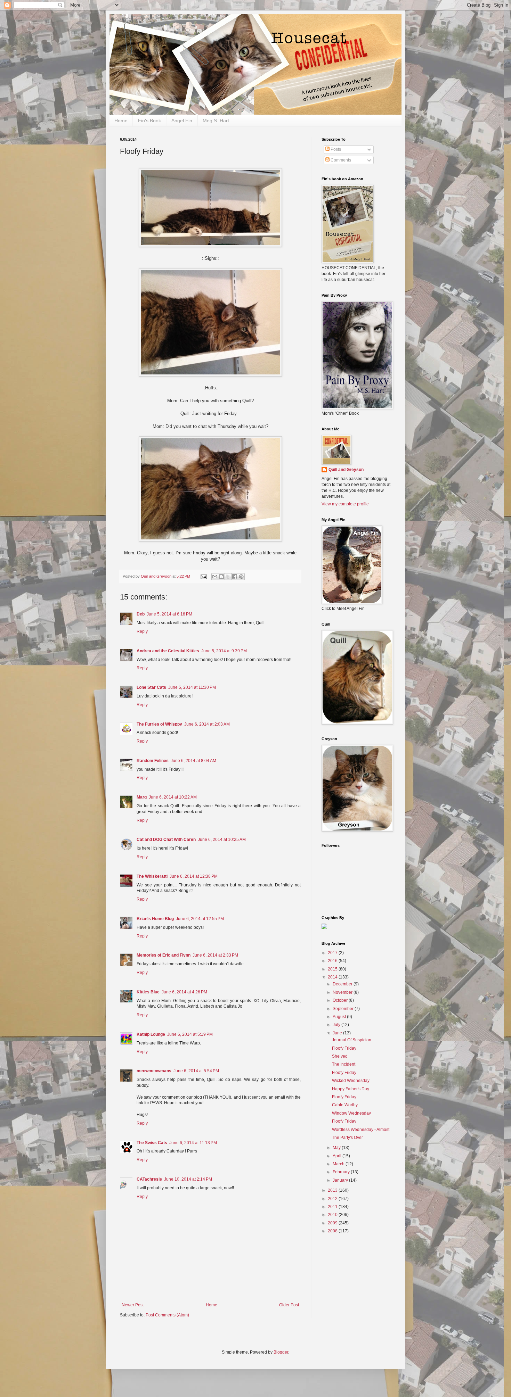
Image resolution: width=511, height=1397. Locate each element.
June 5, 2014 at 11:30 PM (192, 687)
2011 (333, 1206)
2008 (333, 1231)
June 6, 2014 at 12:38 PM (194, 876)
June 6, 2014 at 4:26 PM (184, 992)
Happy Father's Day (350, 1088)
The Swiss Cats (152, 1142)
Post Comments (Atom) (167, 1315)
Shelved (340, 1056)
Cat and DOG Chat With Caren (166, 839)
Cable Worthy (345, 1104)
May (337, 1147)
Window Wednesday (351, 1113)
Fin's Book (149, 120)
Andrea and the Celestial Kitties (168, 650)
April (337, 1156)
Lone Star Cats (151, 687)
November (343, 992)
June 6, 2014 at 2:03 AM (207, 724)
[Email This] (214, 576)
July (337, 1024)
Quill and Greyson (346, 469)
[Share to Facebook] (234, 576)
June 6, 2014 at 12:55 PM (200, 918)
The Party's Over (347, 1137)
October (341, 1000)
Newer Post (133, 1305)
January (341, 1180)
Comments (340, 160)
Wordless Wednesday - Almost (360, 1129)
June (338, 1033)
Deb (141, 614)
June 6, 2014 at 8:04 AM (193, 760)
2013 (333, 1190)
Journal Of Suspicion (351, 1040)
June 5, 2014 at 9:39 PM (224, 650)
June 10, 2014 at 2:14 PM (188, 1179)
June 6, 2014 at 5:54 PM (196, 1070)
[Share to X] (228, 576)
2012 (333, 1198)
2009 (333, 1223)
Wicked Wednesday (351, 1080)
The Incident (343, 1064)
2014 (333, 977)
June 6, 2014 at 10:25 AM (222, 839)
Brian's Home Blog (155, 918)
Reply (142, 631)
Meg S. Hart (216, 120)
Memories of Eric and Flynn (163, 955)
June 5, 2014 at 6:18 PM (169, 614)
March (339, 1164)
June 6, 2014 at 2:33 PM (215, 955)
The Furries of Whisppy (159, 724)
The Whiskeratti (152, 876)
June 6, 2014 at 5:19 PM (190, 1034)
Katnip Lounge (151, 1034)
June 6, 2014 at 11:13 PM (193, 1142)
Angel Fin (181, 120)
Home (121, 120)
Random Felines (153, 760)
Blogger (281, 1352)
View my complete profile (345, 504)
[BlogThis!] (221, 576)
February (342, 1171)
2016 (333, 960)
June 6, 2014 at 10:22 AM (173, 797)
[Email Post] (203, 576)
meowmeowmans (154, 1070)
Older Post (289, 1305)
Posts (335, 149)
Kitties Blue (148, 992)
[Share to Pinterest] (241, 576)
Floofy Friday (344, 1048)
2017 (333, 952)
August (340, 1016)
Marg (142, 797)
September (344, 1008)
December (343, 984)
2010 (333, 1214)
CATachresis (149, 1179)
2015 (333, 969)
